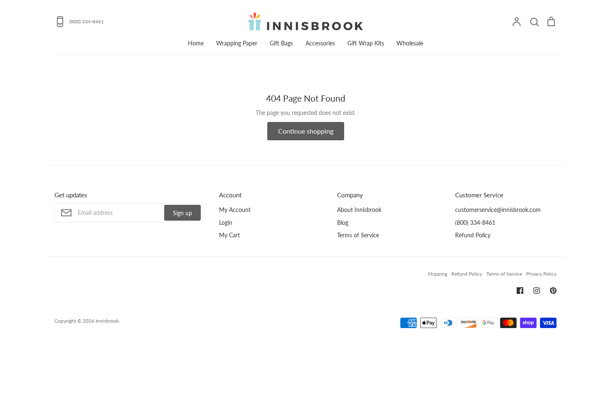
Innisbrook (107, 321)
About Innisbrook (359, 209)
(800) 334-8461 (475, 222)
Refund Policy (472, 235)
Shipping (437, 274)
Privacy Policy (541, 274)
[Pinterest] (553, 290)
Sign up (182, 212)
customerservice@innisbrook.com (498, 209)
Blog (342, 222)
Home (196, 43)
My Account (235, 209)
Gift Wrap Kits (365, 43)
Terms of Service (358, 235)
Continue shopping (305, 131)
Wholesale (410, 43)
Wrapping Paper (236, 43)
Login (225, 222)
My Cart (229, 235)
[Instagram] (536, 290)
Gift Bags (281, 43)
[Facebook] (520, 290)
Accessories (320, 43)
